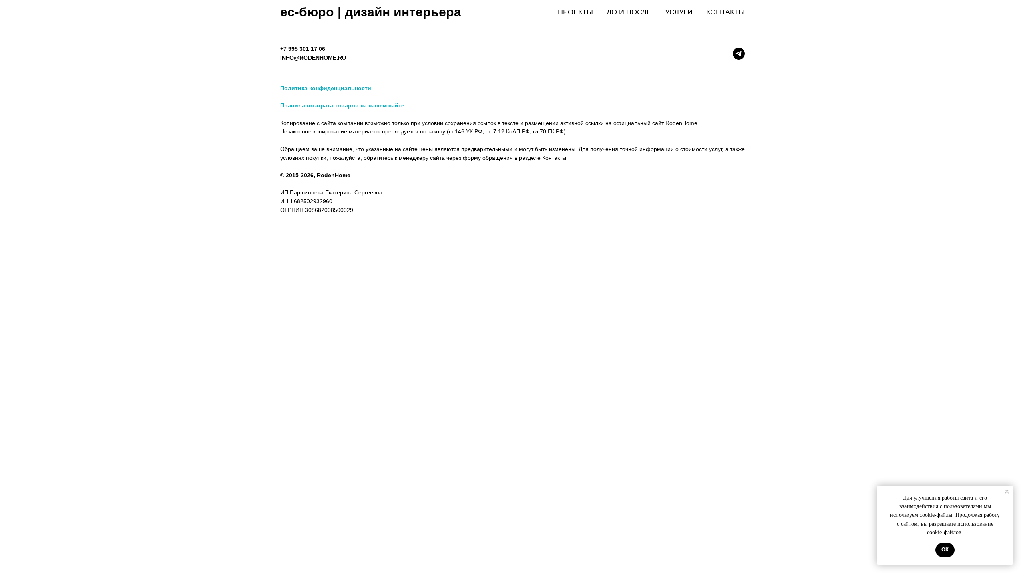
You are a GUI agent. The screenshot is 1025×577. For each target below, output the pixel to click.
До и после (629, 12)
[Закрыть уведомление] (1007, 492)
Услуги (679, 12)
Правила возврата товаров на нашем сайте (342, 105)
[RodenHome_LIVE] (739, 54)
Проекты (575, 12)
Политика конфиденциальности (325, 88)
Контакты (725, 12)
